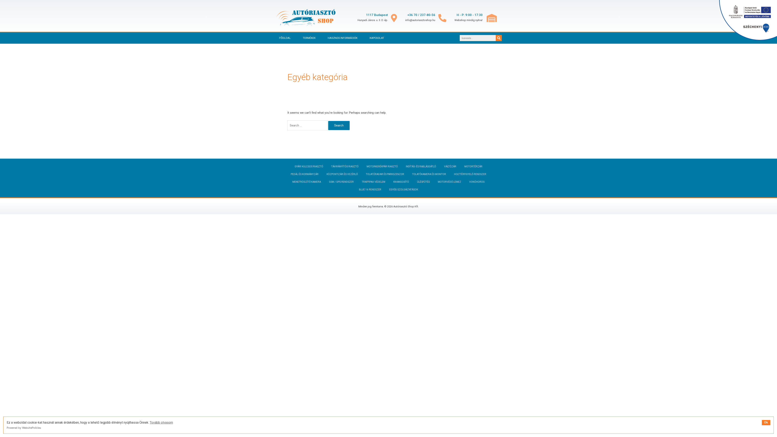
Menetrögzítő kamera (306, 181)
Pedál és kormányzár (304, 174)
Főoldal (285, 37)
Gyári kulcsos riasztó (309, 166)
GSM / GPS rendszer (341, 181)
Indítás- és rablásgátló (421, 166)
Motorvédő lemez (449, 181)
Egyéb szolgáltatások (403, 189)
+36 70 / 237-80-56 (421, 15)
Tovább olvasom (161, 422)
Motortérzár (473, 166)
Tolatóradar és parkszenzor (385, 174)
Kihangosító (401, 181)
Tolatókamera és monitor (429, 174)
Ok (766, 422)
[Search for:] (307, 125)
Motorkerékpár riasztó (382, 166)
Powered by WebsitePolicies (24, 427)
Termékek (309, 37)
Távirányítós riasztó (345, 166)
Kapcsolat (377, 37)
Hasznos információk (343, 37)
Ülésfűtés (423, 181)
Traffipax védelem (373, 181)
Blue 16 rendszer (370, 189)
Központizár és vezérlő (342, 174)
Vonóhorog (477, 181)
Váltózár (450, 166)
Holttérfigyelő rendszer (470, 174)
